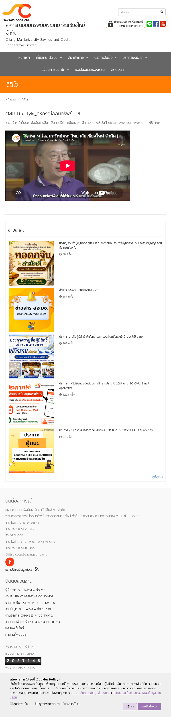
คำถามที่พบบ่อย (15, 634)
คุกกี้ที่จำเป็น (20, 704)
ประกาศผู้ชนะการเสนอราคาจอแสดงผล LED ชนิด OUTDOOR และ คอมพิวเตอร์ (106, 430)
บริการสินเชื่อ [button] (104, 57)
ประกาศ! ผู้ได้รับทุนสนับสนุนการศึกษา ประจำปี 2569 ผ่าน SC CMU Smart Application (104, 385)
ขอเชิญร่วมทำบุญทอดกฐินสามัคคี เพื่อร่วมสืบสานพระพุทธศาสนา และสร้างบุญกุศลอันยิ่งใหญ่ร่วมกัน (110, 245)
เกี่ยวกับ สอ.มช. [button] (48, 57)
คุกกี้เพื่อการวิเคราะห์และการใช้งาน (59, 704)
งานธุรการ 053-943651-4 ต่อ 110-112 (29, 615)
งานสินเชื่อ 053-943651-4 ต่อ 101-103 (29, 596)
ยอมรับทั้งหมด (149, 706)
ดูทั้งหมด (157, 477)
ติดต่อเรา (117, 69)
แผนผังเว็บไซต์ (14, 628)
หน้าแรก (24, 57)
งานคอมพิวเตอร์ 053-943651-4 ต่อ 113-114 (32, 622)
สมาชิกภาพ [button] (77, 57)
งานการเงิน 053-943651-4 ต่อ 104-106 (30, 603)
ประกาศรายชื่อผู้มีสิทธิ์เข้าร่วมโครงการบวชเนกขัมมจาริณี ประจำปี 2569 (100, 336)
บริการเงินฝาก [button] (134, 57)
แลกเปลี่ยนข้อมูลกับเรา (20, 569)
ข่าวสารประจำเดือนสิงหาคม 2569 (78, 289)
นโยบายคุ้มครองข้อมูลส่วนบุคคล (90, 692)
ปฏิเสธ (130, 706)
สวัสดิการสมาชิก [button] (54, 69)
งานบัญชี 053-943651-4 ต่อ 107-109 (28, 609)
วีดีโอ (25, 99)
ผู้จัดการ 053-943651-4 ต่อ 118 (25, 590)
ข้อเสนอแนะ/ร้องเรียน (90, 69)
